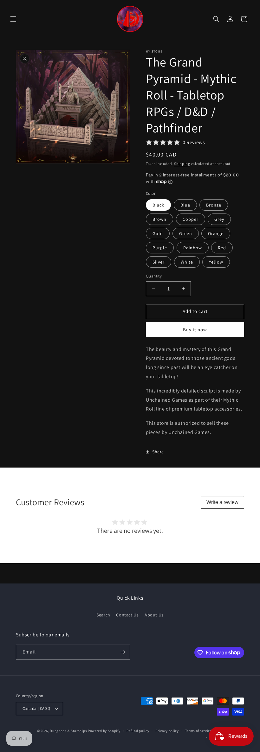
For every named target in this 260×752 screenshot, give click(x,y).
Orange (216, 233)
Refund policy (138, 731)
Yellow (216, 262)
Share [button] (158, 452)
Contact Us (127, 615)
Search (103, 615)
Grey (219, 219)
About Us (154, 615)
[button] (13, 19)
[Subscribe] (123, 652)
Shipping (182, 163)
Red (222, 248)
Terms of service (198, 731)
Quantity (154, 276)
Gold (158, 233)
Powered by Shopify (104, 731)
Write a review (222, 502)
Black (158, 205)
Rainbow (192, 248)
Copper (190, 219)
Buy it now (195, 330)
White (187, 262)
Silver (159, 262)
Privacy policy (167, 731)
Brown (159, 219)
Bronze (213, 205)
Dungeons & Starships (68, 731)
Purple (160, 248)
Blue (185, 205)
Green (185, 233)
